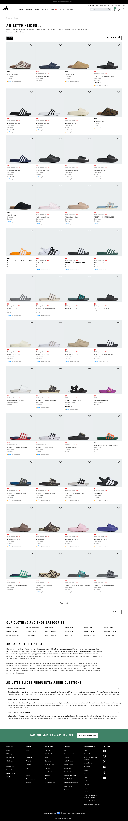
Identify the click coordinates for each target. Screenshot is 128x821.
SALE (62, 9)
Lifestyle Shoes (11, 631)
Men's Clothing (50, 635)
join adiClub (121, 5)
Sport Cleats (69, 635)
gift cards (114, 5)
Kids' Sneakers (50, 631)
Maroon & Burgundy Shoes (33, 628)
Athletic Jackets (89, 631)
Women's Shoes (89, 635)
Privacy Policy (66, 813)
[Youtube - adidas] (112, 778)
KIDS (37, 9)
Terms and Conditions (78, 813)
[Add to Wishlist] (31, 45)
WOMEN (29, 9)
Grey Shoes (49, 627)
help (97, 5)
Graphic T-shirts (31, 631)
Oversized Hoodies (110, 631)
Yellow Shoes (108, 627)
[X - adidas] (112, 762)
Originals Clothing (12, 635)
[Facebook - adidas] (112, 751)
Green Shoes (30, 635)
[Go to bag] (123, 9)
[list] (55, 38)
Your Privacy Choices (49, 813)
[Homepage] (5, 8)
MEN (21, 9)
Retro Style (88, 627)
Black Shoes (69, 631)
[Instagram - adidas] (112, 756)
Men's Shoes (69, 627)
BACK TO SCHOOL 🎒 (49, 9)
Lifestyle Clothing (12, 627)
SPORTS (70, 9)
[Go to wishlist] (118, 9)
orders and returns (105, 5)
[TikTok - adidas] (112, 772)
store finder (91, 5)
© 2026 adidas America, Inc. (64, 818)
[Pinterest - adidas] (112, 767)
